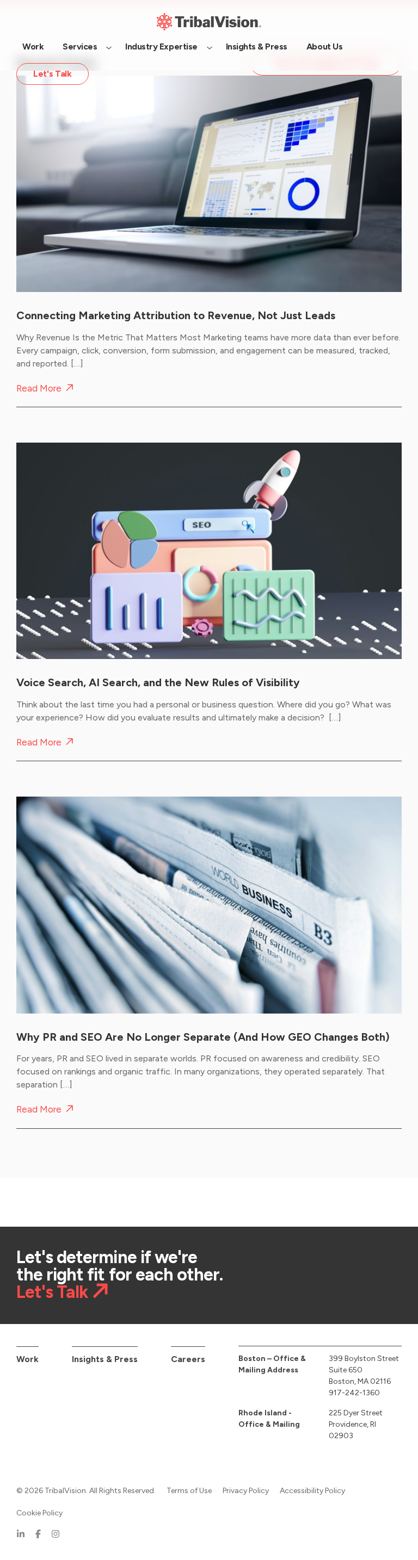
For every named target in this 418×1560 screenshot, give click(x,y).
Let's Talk (52, 1292)
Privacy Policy (246, 1490)
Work (27, 1359)
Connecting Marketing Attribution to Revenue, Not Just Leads (175, 315)
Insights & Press (105, 1359)
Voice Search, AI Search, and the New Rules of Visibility (158, 682)
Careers (188, 1359)
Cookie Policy (39, 1513)
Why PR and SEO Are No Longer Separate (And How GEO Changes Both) (203, 1036)
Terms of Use (189, 1490)
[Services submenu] (109, 46)
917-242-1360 (354, 1392)
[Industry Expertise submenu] (209, 46)
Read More (39, 388)
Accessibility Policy (312, 1490)
